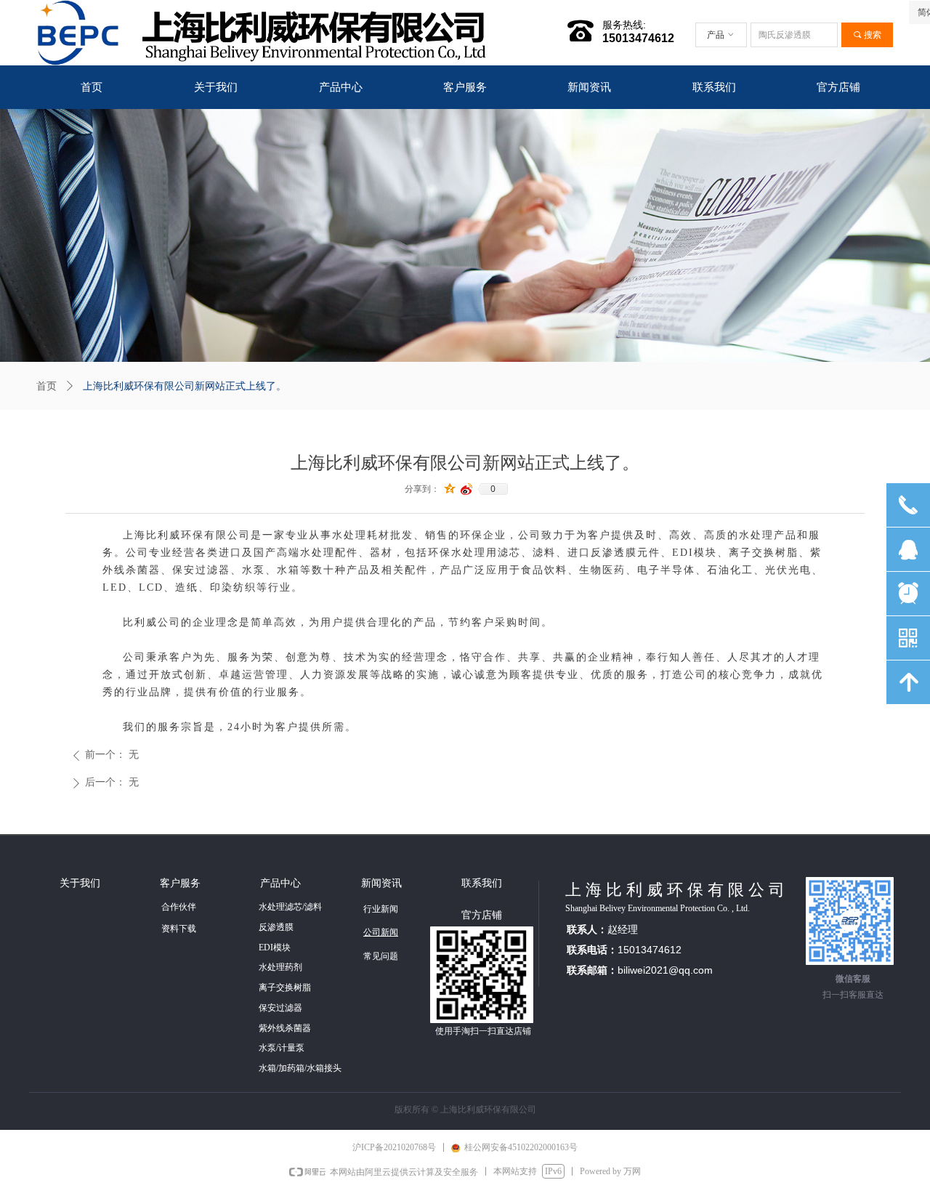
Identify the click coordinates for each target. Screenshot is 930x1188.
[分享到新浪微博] (467, 489)
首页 (46, 386)
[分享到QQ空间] (450, 489)
